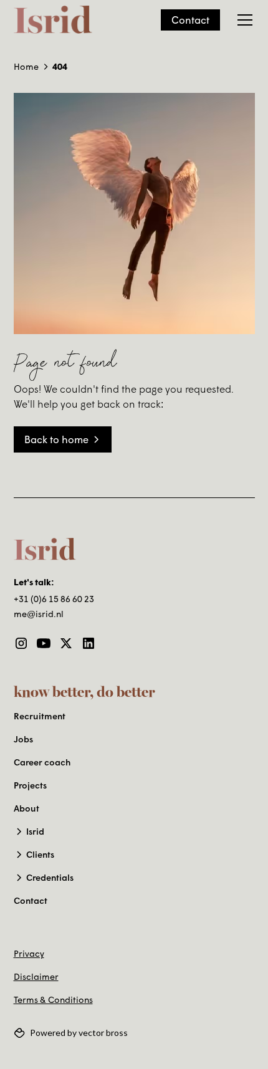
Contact (190, 20)
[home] (53, 20)
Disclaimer (36, 976)
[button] (242, 20)
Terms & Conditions (53, 999)
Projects (30, 785)
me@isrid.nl (39, 613)
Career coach (42, 762)
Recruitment (39, 716)
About (26, 808)
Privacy (29, 953)
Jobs (23, 739)
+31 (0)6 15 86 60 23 (54, 598)
